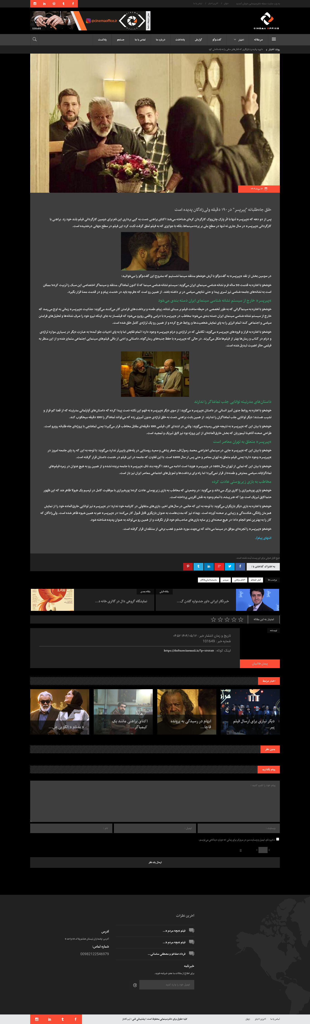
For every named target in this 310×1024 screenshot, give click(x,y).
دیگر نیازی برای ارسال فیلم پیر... (254, 724)
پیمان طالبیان (260, 663)
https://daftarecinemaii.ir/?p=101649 (189, 650)
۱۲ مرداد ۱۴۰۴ (257, 189)
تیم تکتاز (126, 1019)
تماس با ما (197, 3)
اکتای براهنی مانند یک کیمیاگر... (130, 724)
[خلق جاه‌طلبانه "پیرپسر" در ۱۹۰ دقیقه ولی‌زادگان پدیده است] (260, 648)
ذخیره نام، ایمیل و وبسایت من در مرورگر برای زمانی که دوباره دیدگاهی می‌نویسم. (237, 840)
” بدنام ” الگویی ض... (66, 727)
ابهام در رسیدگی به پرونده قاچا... (191, 724)
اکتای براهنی (239, 580)
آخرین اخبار (213, 3)
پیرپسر (226, 580)
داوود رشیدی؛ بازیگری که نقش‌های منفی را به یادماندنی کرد (236, 49)
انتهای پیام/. (263, 538)
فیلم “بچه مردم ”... (174, 930)
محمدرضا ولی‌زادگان (208, 580)
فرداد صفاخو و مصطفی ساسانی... (166, 954)
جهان (226, 3)
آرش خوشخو (256, 580)
